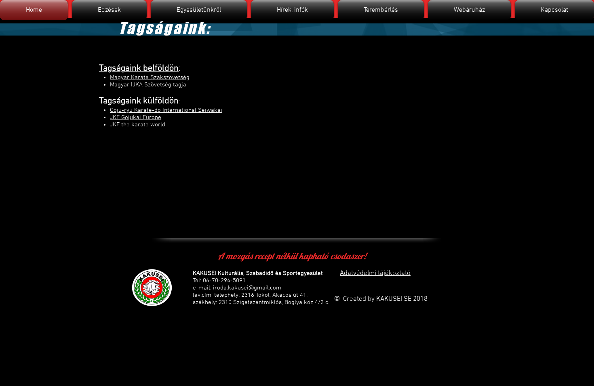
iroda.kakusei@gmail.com (247, 288)
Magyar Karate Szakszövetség (150, 77)
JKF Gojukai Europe (135, 117)
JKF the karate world (137, 124)
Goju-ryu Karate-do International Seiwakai (166, 110)
